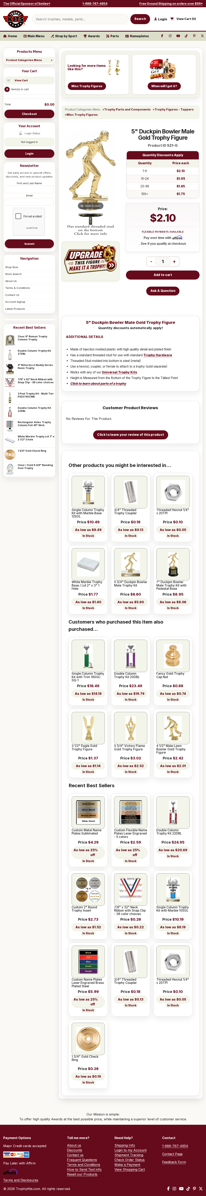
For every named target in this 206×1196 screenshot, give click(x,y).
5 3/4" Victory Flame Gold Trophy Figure (129, 747)
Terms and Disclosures (20, 1180)
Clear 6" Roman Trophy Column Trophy (32, 338)
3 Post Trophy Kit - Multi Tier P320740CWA (36, 395)
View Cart (21, 80)
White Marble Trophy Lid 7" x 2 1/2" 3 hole (36, 438)
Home (12, 36)
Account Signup (15, 301)
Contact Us (12, 294)
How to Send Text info (84, 1169)
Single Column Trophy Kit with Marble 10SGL (172, 909)
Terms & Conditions (17, 287)
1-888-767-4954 (94, 3)
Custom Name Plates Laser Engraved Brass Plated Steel (88, 983)
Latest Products (15, 308)
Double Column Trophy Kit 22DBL (34, 409)
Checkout (29, 114)
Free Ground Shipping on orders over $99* (171, 3)
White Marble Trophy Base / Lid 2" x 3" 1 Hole (87, 585)
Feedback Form (174, 1162)
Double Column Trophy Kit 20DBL (127, 675)
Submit (29, 243)
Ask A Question (162, 291)
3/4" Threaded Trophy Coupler (125, 511)
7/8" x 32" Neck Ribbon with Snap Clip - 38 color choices (36, 381)
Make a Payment (127, 1165)
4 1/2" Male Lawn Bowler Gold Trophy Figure (171, 749)
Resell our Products (82, 1174)
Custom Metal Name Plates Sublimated (86, 832)
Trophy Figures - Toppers (174, 109)
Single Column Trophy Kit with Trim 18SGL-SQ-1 (88, 677)
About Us (11, 281)
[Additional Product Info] (90, 224)
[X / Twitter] (201, 1189)
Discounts (74, 1150)
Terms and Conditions (83, 1165)
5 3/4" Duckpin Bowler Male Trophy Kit (130, 583)
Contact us (75, 1155)
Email (29, 195)
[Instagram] (174, 1189)
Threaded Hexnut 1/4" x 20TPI (172, 511)
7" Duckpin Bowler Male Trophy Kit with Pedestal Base (171, 585)
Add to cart (163, 275)
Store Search (13, 274)
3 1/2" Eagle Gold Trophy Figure (84, 747)
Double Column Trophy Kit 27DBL (34, 352)
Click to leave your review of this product (130, 435)
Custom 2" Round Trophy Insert (84, 909)
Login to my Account (130, 1150)
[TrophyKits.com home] (15, 19)
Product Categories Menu (24, 60)
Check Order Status (129, 1160)
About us (74, 1145)
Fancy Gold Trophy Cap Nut (170, 675)
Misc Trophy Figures (82, 115)
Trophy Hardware (157, 355)
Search (140, 19)
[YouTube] (181, 1189)
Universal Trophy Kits (119, 372)
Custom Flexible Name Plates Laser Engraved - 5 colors (130, 834)
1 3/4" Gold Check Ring (32, 450)
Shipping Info (124, 1145)
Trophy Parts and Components (127, 109)
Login (29, 153)
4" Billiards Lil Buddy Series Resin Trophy (35, 367)
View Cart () (186, 19)
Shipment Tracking (128, 1155)
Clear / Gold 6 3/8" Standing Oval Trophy (35, 467)
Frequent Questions (82, 1160)
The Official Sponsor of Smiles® (26, 3)
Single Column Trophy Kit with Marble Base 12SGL (88, 513)
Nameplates (139, 36)
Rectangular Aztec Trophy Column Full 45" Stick (34, 424)
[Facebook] (168, 1189)
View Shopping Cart (129, 1169)
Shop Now (11, 267)
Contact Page (172, 1154)
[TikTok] (188, 1189)
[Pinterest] (194, 1189)
